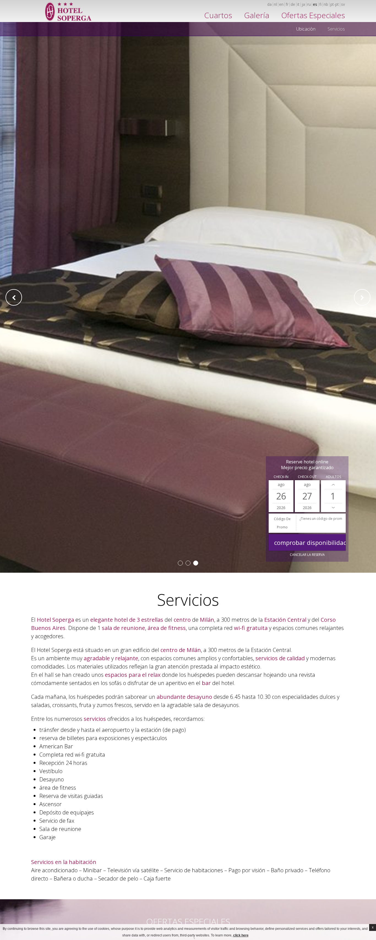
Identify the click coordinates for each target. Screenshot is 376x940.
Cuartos (218, 15)
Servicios (336, 29)
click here (241, 935)
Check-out (307, 476)
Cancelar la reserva (307, 554)
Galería (256, 15)
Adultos (333, 476)
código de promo (282, 523)
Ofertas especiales (313, 15)
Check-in (281, 476)
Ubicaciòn (305, 29)
